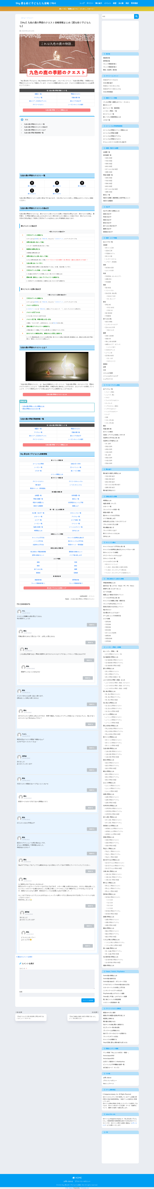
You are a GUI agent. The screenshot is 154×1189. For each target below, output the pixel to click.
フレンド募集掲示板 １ (38, 583)
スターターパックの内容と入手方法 (114, 987)
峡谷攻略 (108, 630)
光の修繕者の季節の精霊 (112, 665)
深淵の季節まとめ (108, 837)
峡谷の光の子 (107, 223)
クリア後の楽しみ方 (76, 555)
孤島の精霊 (108, 158)
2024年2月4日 (27, 861)
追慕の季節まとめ (108, 794)
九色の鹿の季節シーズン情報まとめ (33, 406)
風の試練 (110, 905)
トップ (82, 3)
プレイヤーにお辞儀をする (111, 1030)
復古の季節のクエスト (112, 763)
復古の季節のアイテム (112, 765)
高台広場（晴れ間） (111, 293)
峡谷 (104, 302)
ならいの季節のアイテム (112, 788)
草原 (104, 273)
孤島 (104, 265)
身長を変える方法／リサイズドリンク (114, 521)
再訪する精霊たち (38, 502)
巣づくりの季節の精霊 (112, 745)
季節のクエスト (89, 599)
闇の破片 (98, 3)
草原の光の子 (107, 217)
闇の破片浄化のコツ (109, 490)
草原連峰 (108, 282)
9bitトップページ (108, 1083)
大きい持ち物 (109, 420)
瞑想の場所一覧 (108, 512)
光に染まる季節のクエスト (113, 705)
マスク (107, 397)
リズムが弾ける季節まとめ (111, 939)
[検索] (136, 16)
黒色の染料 (108, 463)
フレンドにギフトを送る (110, 1036)
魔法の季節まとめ (108, 928)
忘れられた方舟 (110, 327)
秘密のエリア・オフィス (112, 344)
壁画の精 (44, 238)
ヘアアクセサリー (110, 409)
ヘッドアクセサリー (111, 411)
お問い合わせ (107, 1077)
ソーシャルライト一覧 (76, 527)
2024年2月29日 (26, 758)
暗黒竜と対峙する (108, 1018)
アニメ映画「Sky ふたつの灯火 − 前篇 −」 (116, 1052)
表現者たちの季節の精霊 (112, 834)
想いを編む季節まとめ (110, 948)
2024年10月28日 (30, 668)
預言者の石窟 (109, 267)
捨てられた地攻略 (110, 633)
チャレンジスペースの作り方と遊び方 (114, 142)
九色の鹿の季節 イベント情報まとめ (56, 110)
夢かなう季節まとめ (109, 883)
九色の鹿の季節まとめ (110, 748)
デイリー (90, 3)
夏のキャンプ (107, 105)
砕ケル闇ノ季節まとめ (110, 817)
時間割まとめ (107, 500)
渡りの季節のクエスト (112, 671)
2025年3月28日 (27, 712)
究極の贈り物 (107, 429)
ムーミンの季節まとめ (110, 714)
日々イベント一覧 (108, 114)
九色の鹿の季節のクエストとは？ (35, 130)
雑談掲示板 (38, 580)
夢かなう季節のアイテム (112, 888)
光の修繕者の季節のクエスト (114, 660)
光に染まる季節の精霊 (112, 711)
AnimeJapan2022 (108, 1055)
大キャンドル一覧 (75, 513)
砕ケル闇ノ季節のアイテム (113, 823)
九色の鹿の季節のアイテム (113, 754)
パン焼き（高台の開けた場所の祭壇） (117, 567)
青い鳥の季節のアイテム (112, 697)
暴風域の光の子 (108, 232)
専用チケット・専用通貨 (75, 544)
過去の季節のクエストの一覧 (31, 408)
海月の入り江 (111, 361)
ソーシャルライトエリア (110, 376)
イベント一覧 (76, 523)
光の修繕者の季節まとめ (110, 657)
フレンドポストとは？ (110, 530)
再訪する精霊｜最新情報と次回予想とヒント (116, 198)
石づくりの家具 (108, 432)
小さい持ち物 (109, 423)
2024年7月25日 (26, 613)
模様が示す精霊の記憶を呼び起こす (114, 1015)
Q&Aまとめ (106, 536)
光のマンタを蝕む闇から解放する (113, 1024)
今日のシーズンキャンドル (111, 86)
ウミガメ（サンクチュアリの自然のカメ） (118, 573)
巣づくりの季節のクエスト (113, 740)
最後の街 (108, 338)
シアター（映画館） (111, 262)
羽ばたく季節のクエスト (112, 851)
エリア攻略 (106, 618)
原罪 (104, 367)
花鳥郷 (36, 238)
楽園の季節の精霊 (110, 925)
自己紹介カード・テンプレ (111, 1067)
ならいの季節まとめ (109, 783)
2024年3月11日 (26, 692)
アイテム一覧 (76, 516)
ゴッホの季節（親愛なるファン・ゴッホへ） (116, 102)
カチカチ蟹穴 (111, 347)
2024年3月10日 (26, 736)
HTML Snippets (69, 1188)
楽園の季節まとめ (108, 917)
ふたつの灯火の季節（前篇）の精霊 (116, 688)
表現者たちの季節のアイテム (114, 831)
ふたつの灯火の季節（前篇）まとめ (114, 680)
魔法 (104, 426)
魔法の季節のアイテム (112, 934)
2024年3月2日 (30, 934)
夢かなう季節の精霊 (111, 891)
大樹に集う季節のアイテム (113, 877)
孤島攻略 (108, 621)
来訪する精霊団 (38, 506)
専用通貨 (134, 3)
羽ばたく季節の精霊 (111, 857)
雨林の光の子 (107, 220)
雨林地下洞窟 (111, 296)
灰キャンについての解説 (110, 552)
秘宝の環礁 (108, 321)
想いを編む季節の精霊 (112, 954)
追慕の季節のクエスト (112, 797)
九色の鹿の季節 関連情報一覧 (34, 133)
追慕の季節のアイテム (112, 800)
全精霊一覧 (38, 495)
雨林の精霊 (108, 163)
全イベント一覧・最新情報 (111, 108)
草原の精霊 (108, 161)
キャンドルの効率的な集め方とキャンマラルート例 (119, 549)
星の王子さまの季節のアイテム (114, 865)
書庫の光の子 (107, 229)
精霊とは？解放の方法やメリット (113, 594)
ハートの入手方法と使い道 (111, 598)
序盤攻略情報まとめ (109, 583)
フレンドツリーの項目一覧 (111, 509)
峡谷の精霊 (108, 166)
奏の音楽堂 (108, 313)
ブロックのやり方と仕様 (110, 524)
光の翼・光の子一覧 (38, 513)
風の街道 (108, 287)
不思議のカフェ (110, 253)
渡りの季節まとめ (108, 668)
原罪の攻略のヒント (38, 555)
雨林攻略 (108, 627)
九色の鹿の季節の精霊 (112, 757)
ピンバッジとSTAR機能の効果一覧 (113, 1064)
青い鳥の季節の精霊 (111, 700)
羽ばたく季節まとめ (109, 848)
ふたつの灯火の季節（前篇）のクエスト (117, 683)
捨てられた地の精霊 (111, 169)
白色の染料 (108, 460)
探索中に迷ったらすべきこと (112, 589)
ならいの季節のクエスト (112, 785)
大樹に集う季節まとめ (110, 871)
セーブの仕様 (107, 592)
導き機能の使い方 (108, 527)
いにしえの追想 (108, 373)
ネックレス (108, 403)
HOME (78, 1177)
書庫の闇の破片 (110, 487)
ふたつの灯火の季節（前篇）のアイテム (117, 685)
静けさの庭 (108, 256)
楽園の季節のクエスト (112, 919)
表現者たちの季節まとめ (110, 825)
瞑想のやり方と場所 (109, 1012)
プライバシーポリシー (110, 1080)
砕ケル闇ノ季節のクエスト (113, 820)
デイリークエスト (38, 481)
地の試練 (110, 902)
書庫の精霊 (108, 172)
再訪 (127, 3)
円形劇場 (108, 316)
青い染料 (108, 455)
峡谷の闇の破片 (110, 482)
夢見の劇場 (110, 307)
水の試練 (110, 900)
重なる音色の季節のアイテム (114, 731)
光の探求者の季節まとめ (110, 957)
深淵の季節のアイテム (112, 843)
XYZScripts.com (85, 1188)
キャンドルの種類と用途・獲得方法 (114, 600)
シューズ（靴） (110, 395)
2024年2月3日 (25, 839)
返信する (91, 625)
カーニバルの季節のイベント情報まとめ (115, 130)
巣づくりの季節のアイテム (113, 743)
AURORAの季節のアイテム (113, 811)
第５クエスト (57, 193)
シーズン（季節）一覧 (110, 111)
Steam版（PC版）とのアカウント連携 (115, 996)
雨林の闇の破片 (110, 479)
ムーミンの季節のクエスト (113, 717)
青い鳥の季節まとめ (109, 691)
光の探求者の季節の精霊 (112, 962)
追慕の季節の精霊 (110, 802)
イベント (107, 3)
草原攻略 (108, 624)
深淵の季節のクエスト (112, 840)
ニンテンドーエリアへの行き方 (112, 990)
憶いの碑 (110, 358)
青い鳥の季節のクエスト (112, 694)
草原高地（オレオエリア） (113, 276)
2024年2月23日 (27, 881)
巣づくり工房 (109, 248)
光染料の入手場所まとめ (110, 441)
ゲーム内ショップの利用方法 (112, 615)
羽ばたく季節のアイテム (112, 854)
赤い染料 (108, 443)
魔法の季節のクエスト (112, 931)
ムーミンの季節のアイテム (113, 720)
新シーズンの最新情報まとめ (112, 117)
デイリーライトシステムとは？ (112, 555)
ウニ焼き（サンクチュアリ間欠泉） (116, 570)
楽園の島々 (108, 279)
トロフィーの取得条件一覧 (111, 1002)
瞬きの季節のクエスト (112, 774)
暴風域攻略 (108, 638)
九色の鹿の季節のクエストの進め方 (36, 127)
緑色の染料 (108, 449)
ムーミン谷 (108, 353)
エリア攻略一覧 (75, 520)
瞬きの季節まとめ (108, 771)
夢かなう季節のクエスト (112, 885)
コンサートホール (110, 259)
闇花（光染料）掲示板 (110, 70)
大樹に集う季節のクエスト (113, 874)
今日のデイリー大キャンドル (112, 89)
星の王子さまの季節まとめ (111, 860)
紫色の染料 (108, 457)
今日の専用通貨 (108, 92)
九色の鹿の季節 (77, 599)
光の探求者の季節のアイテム (114, 959)
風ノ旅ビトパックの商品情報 (112, 999)
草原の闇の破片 (110, 476)
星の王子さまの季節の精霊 (113, 868)
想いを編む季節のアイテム (113, 951)
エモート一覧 (38, 516)
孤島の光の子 (107, 214)
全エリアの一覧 (108, 242)
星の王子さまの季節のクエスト (114, 863)
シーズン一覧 (38, 467)
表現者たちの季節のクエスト (114, 828)
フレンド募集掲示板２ (110, 67)
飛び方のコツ (107, 610)
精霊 (114, 3)
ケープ (107, 414)
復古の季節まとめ (108, 760)
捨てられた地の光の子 (110, 226)
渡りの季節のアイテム (112, 674)
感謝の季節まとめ (108, 965)
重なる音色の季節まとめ (110, 725)
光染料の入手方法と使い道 (111, 438)
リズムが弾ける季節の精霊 (113, 945)
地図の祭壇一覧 (38, 527)
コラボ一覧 (38, 471)
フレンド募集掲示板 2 (75, 583)
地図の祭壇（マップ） (110, 503)
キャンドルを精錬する (110, 1039)
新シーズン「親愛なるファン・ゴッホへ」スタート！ (77, 9)
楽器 (106, 417)
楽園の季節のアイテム (112, 922)
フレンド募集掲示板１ (110, 64)
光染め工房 (108, 250)
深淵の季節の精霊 (110, 845)
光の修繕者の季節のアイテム (114, 662)
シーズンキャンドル (76, 485)
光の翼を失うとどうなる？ (111, 612)
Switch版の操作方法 (109, 978)
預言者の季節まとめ (109, 894)
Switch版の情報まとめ (110, 975)
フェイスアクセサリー (112, 400)
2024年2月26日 (26, 780)
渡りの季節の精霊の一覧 (112, 677)
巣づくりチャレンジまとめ (111, 533)
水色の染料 (108, 452)
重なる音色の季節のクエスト (114, 728)
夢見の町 (108, 304)
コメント (23, 968)
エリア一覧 (38, 520)
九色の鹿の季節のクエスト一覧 (34, 124)
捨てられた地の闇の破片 (112, 484)
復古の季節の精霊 (110, 768)
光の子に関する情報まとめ (111, 211)
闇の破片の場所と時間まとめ (112, 473)
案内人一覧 (106, 195)
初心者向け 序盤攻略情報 (38, 551)
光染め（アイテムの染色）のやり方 (114, 435)
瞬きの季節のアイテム (112, 777)
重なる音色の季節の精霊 (112, 734)
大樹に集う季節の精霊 (112, 880)
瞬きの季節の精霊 (110, 780)
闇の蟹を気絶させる (109, 1021)
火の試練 (110, 908)
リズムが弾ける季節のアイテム (114, 942)
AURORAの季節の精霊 (112, 814)
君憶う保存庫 (109, 336)
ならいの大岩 (109, 270)
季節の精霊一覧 (38, 499)
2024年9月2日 (28, 650)
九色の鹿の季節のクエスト (113, 751)
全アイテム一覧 (108, 389)
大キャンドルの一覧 (109, 558)
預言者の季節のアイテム (112, 911)
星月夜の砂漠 (109, 355)
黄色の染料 (108, 446)
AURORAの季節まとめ (110, 805)
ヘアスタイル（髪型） (112, 406)
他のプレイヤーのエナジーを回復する (114, 1033)
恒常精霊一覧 (76, 495)
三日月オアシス (59, 238)
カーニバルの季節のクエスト (112, 139)
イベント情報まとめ (57, 474)
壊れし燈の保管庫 (110, 341)
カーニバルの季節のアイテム (112, 136)
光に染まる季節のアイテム (113, 708)
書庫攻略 (108, 635)
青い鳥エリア (111, 299)
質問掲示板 (75, 580)
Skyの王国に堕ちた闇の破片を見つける (115, 1042)
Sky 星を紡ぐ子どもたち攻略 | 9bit (36, 3)
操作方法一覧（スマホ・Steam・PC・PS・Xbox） (119, 586)
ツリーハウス (109, 290)
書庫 (104, 333)
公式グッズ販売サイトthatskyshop (114, 1061)
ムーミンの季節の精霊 (112, 723)
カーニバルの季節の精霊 (110, 133)
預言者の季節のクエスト (112, 897)
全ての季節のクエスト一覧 (113, 654)
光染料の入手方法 (38, 544)
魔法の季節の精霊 (110, 936)
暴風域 (105, 364)
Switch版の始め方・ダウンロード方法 (115, 981)
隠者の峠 (110, 310)
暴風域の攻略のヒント (76, 551)
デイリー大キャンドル (76, 481)
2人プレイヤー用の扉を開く (111, 1027)
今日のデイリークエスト (110, 80)
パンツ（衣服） (110, 392)
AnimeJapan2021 (108, 1058)
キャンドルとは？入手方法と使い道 (114, 546)
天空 (104, 370)
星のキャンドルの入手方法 (111, 515)
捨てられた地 (107, 319)
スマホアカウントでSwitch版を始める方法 (116, 984)
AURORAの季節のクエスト (113, 808)
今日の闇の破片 (108, 83)
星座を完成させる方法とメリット (113, 606)
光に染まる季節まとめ (110, 703)
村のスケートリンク (111, 564)
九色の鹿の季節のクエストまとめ (56, 394)
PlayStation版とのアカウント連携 (113, 993)
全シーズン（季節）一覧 (110, 651)
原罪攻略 (108, 641)
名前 (20, 992)
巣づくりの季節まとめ (110, 737)
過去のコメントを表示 (24, 957)
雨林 (104, 285)
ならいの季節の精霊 (111, 791)
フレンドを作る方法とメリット (112, 604)
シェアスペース (108, 379)
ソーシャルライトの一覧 (110, 561)
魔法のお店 (110, 330)
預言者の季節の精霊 (111, 914)
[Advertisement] (57, 154)
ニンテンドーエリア (111, 324)
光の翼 (121, 3)
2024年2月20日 (26, 819)
